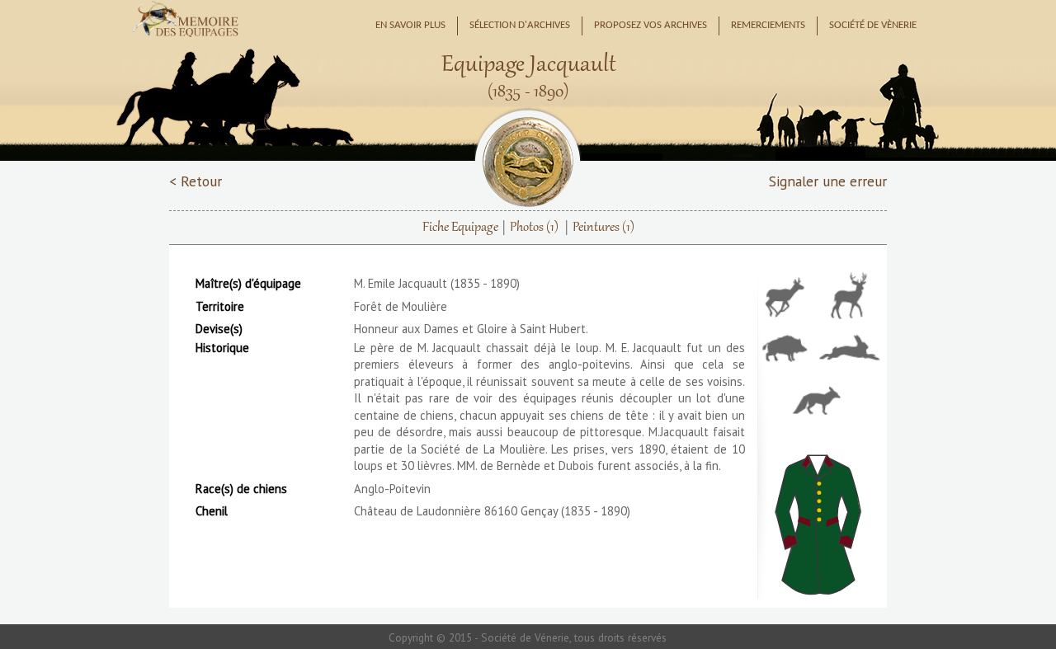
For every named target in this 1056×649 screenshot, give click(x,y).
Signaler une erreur (828, 181)
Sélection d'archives (519, 26)
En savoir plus (410, 26)
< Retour (195, 181)
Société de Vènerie (873, 26)
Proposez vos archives (650, 26)
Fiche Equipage (460, 227)
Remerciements (768, 26)
